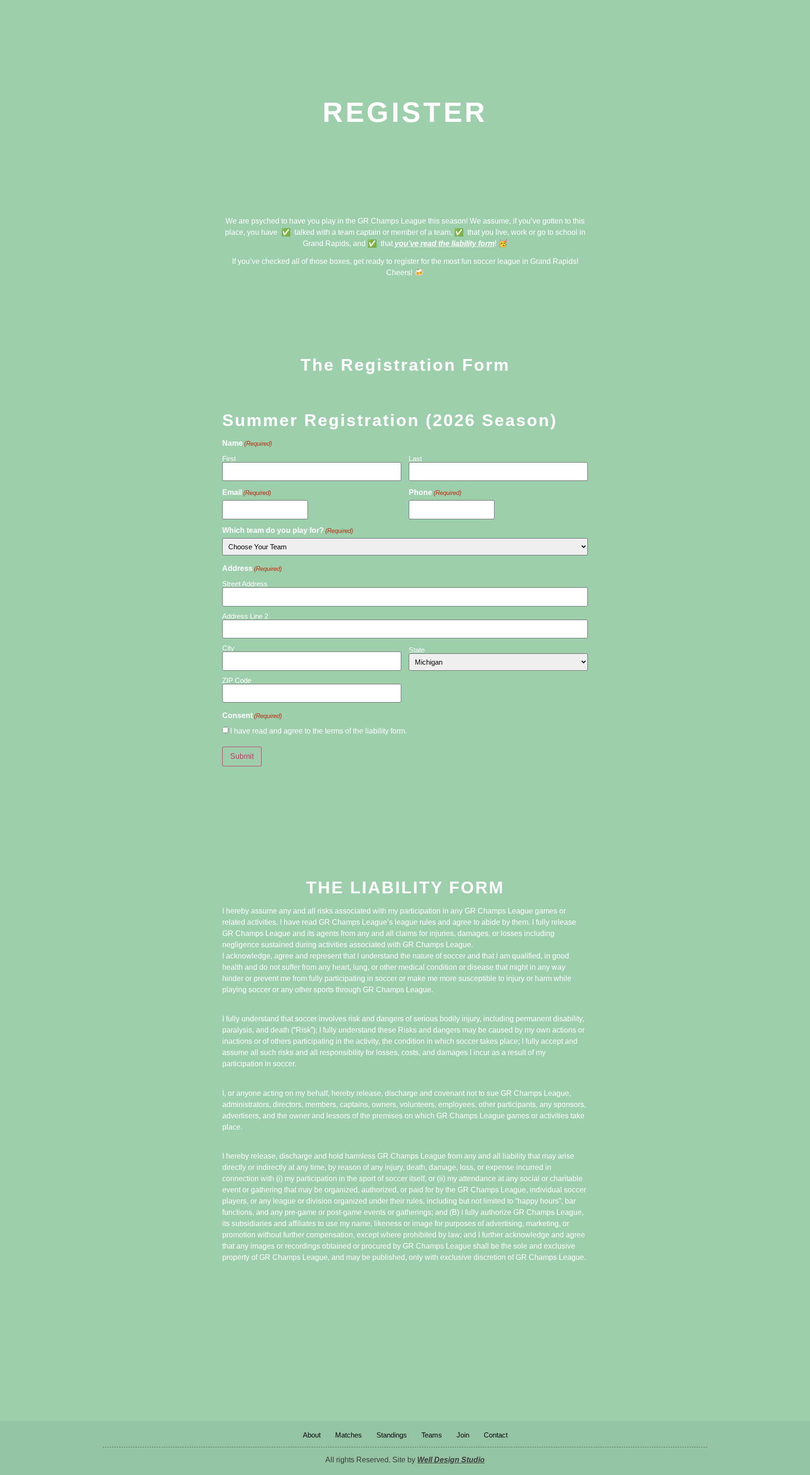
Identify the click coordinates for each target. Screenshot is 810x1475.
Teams (431, 1435)
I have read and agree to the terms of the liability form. (318, 731)
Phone (435, 492)
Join (463, 1435)
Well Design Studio (451, 1460)
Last (415, 458)
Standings (391, 1435)
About (312, 1435)
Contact (496, 1435)
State (417, 649)
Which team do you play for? (287, 530)
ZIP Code (236, 680)
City (228, 647)
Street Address (245, 583)
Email (246, 492)
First (229, 458)
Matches (348, 1435)
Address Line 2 (245, 616)
